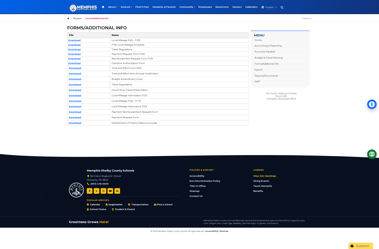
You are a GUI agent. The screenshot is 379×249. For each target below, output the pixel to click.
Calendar (95, 204)
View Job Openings (264, 176)
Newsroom (222, 7)
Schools (125, 7)
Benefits (258, 191)
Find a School (164, 204)
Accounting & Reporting (268, 45)
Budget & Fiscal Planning (269, 57)
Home (258, 40)
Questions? (362, 246)
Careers (237, 7)
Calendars (251, 7)
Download (74, 40)
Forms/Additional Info (267, 64)
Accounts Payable (265, 51)
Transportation (139, 204)
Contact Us (196, 196)
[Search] (282, 7)
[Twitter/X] (96, 191)
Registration (116, 204)
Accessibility (197, 176)
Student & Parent (125, 209)
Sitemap (195, 191)
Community (186, 7)
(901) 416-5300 (100, 183)
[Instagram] (103, 191)
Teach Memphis (262, 186)
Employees (205, 7)
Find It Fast (142, 7)
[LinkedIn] (117, 191)
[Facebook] (89, 191)
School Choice (98, 209)
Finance (77, 18)
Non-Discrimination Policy (205, 181)
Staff (257, 81)
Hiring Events (261, 181)
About (111, 7)
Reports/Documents (266, 76)
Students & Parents (164, 7)
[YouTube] (110, 191)
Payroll (258, 69)
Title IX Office (198, 186)
